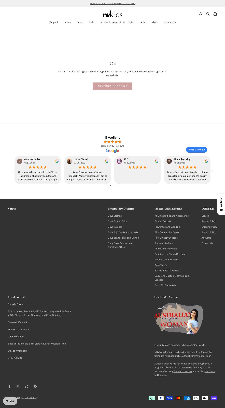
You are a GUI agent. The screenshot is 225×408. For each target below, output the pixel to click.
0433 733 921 (15, 358)
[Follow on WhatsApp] (26, 386)
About (154, 22)
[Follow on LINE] (35, 386)
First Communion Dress (167, 232)
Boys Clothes (115, 216)
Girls (91, 22)
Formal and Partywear (166, 248)
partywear (187, 367)
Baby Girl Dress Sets (165, 285)
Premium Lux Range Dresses (170, 254)
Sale (143, 22)
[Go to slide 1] (110, 185)
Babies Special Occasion (167, 270)
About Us (206, 238)
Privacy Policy (208, 232)
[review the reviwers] (57, 161)
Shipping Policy (209, 227)
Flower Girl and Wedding (167, 227)
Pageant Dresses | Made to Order (117, 22)
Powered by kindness (29, 398)
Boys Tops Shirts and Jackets (123, 232)
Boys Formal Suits (117, 221)
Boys (79, 22)
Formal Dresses (163, 221)
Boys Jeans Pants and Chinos (123, 238)
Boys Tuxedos (115, 227)
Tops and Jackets (164, 243)
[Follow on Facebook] (9, 386)
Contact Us (170, 22)
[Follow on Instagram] (18, 386)
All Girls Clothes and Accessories (172, 216)
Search (205, 216)
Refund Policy (208, 221)
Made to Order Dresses (167, 259)
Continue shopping (112, 86)
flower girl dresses (182, 371)
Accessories (161, 265)
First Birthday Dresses (166, 238)
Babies (67, 22)
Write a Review (196, 149)
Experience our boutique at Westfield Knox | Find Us (112, 3)
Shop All (53, 22)
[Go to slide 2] (112, 185)
